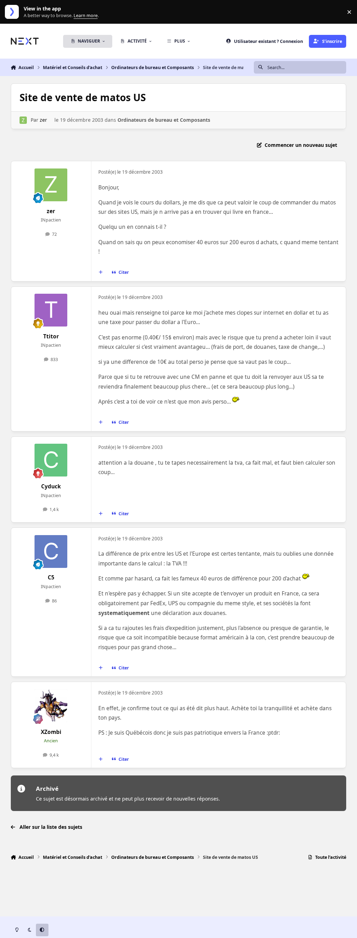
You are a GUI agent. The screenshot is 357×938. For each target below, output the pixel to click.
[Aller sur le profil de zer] (23, 120)
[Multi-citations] (100, 272)
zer (43, 120)
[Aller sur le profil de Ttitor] (51, 310)
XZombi (51, 732)
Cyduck (51, 486)
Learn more (13, 12)
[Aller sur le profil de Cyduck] (51, 460)
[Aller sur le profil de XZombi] (51, 705)
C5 (51, 577)
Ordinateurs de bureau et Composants (163, 120)
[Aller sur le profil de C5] (51, 551)
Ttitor (51, 336)
